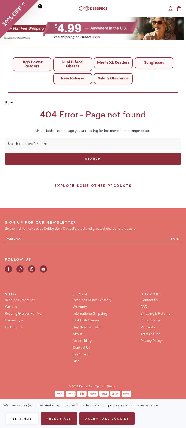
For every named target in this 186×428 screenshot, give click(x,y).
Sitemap (112, 386)
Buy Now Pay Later (87, 327)
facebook (8, 269)
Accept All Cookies (107, 418)
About (77, 334)
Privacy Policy (151, 341)
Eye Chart (80, 354)
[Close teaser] (40, 6)
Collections (13, 327)
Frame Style (14, 320)
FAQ (144, 307)
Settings (22, 418)
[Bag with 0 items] (179, 8)
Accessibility (82, 341)
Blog (76, 361)
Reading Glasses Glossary (92, 300)
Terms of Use (150, 334)
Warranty (80, 307)
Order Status (151, 320)
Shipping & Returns (155, 313)
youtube (43, 269)
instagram (31, 269)
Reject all (59, 418)
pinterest (20, 269)
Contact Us (81, 347)
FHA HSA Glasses (86, 320)
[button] (93, 28)
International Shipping (90, 313)
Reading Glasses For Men (24, 313)
